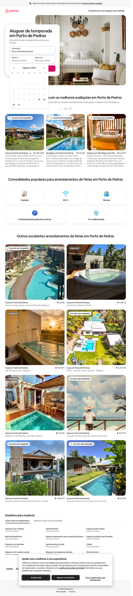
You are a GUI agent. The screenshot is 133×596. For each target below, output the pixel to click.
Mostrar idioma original (92, 3)
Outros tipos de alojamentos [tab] (17, 521)
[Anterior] (61, 109)
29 (44, 99)
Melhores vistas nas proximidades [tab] (48, 521)
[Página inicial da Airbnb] (11, 11)
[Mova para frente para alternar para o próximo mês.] (44, 68)
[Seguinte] (70, 109)
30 (14, 105)
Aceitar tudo (36, 577)
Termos (72, 591)
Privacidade (61, 591)
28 (39, 99)
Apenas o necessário (65, 577)
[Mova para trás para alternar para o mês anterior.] (14, 68)
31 (19, 105)
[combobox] (32, 51)
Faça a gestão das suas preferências (95, 578)
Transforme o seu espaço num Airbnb (106, 10)
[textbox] (21, 60)
